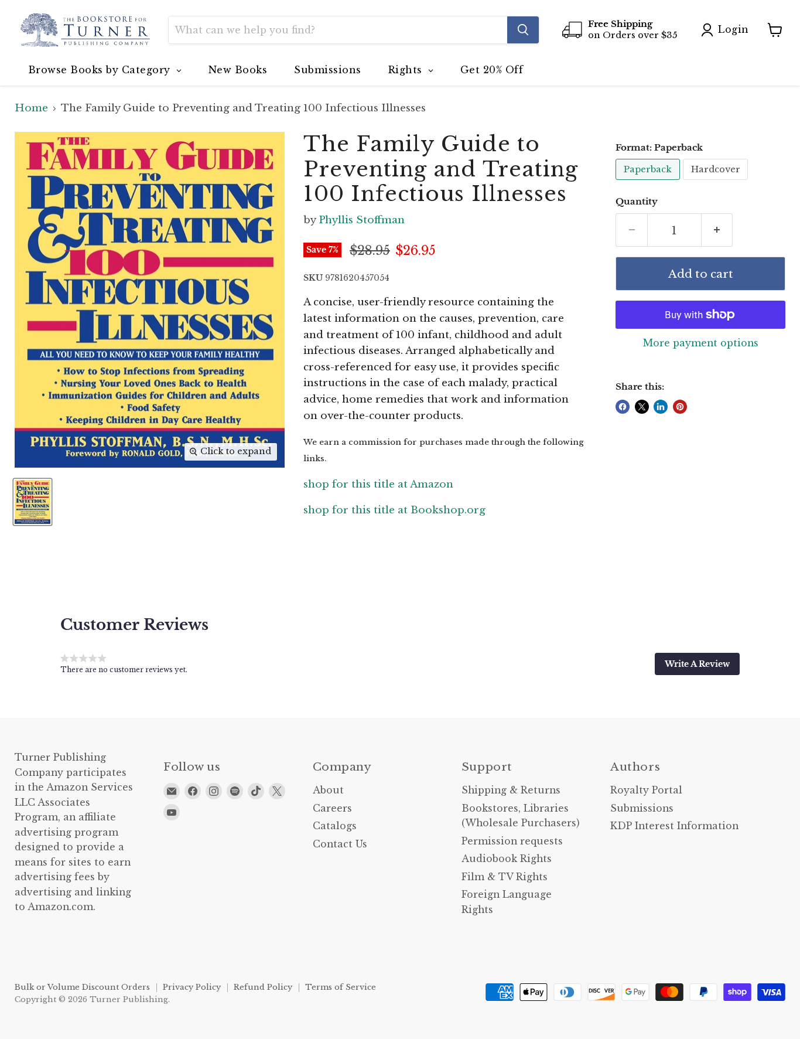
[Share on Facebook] (623, 407)
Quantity (637, 202)
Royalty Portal (646, 790)
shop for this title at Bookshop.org (394, 510)
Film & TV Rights (504, 877)
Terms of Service (340, 987)
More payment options (700, 343)
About (328, 790)
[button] (697, 664)
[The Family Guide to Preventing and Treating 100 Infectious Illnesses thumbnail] (32, 502)
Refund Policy (263, 987)
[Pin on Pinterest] (680, 407)
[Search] (523, 29)
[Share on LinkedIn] (661, 407)
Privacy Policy (192, 987)
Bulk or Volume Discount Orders (82, 987)
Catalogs (335, 826)
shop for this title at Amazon (378, 484)
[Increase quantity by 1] (717, 230)
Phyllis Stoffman (362, 220)
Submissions (641, 808)
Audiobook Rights (506, 858)
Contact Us (340, 844)
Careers (332, 808)
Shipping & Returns (510, 790)
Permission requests (512, 841)
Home (31, 108)
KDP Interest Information (674, 826)
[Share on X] (642, 407)
